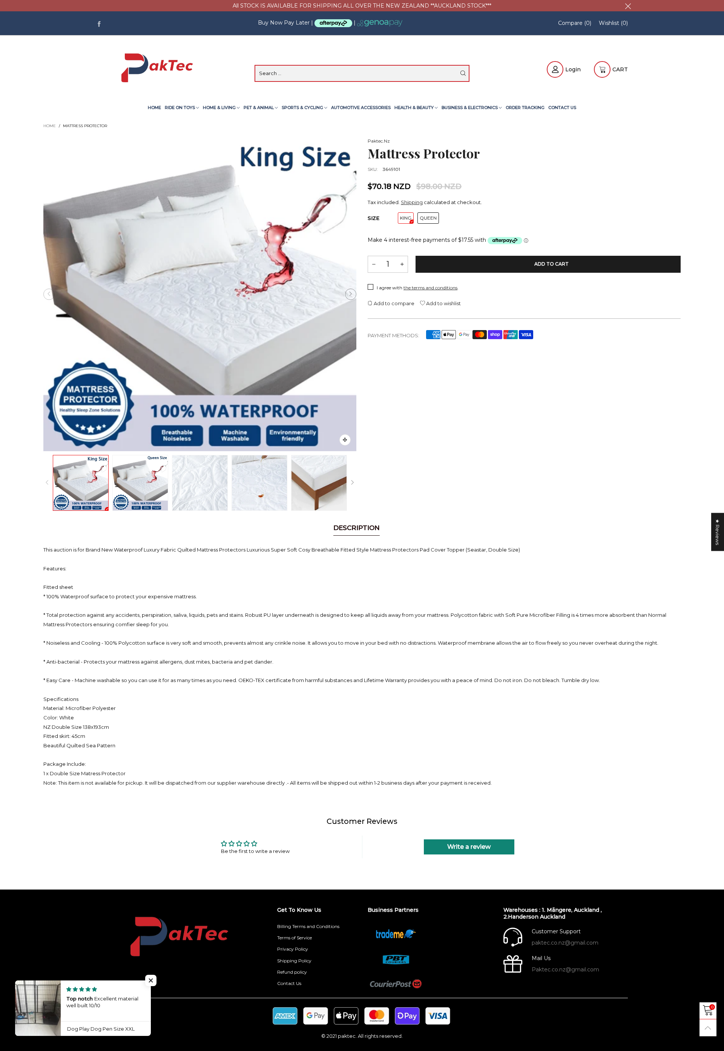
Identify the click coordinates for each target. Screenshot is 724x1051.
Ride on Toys (180, 107)
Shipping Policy (294, 960)
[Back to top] (707, 1027)
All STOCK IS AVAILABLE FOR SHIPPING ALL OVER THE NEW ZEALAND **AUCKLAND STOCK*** (362, 5)
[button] (49, 294)
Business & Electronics (470, 107)
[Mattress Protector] (199, 294)
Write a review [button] (469, 846)
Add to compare (393, 303)
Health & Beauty (414, 107)
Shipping (412, 202)
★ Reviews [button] (718, 532)
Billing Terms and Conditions (308, 926)
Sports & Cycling (303, 107)
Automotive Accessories (361, 107)
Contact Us (562, 107)
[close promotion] (628, 5)
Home (154, 107)
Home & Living (220, 107)
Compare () (574, 23)
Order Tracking (525, 107)
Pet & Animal (259, 107)
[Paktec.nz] (158, 68)
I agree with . (418, 287)
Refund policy (292, 972)
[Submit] (463, 73)
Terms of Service (294, 937)
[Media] (345, 440)
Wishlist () (613, 23)
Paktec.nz (379, 141)
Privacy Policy (292, 949)
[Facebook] (99, 23)
